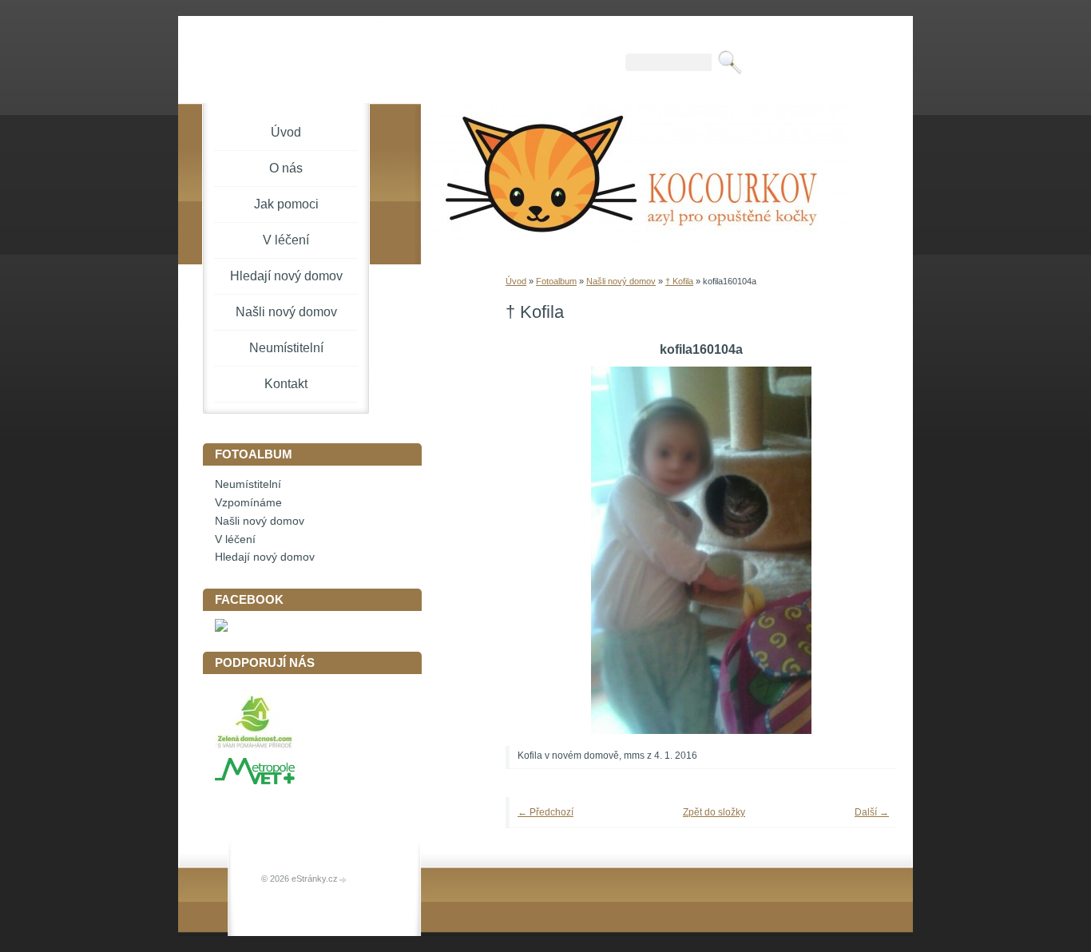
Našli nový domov (621, 281)
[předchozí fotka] (539, 550)
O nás (286, 168)
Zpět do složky (714, 812)
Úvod (516, 281)
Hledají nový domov (286, 276)
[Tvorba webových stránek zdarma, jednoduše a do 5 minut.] (343, 879)
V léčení (286, 240)
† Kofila (679, 281)
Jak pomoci (286, 204)
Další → (872, 812)
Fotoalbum (556, 281)
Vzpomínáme (248, 503)
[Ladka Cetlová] (221, 628)
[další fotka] (863, 550)
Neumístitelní (286, 348)
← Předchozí (545, 812)
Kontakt (285, 384)
